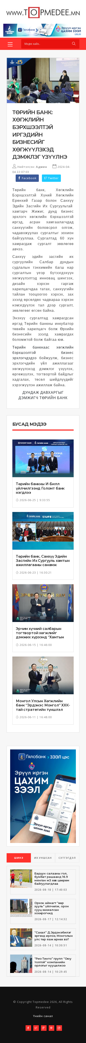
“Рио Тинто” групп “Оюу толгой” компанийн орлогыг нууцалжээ (52, 962)
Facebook (29, 178)
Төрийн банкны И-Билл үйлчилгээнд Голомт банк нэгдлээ (40, 488)
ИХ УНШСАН (43, 857)
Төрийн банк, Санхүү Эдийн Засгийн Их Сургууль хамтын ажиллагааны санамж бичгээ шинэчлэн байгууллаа (43, 565)
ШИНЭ (18, 857)
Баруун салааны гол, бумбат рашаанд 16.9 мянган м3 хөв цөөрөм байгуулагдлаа (51, 879)
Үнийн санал (43, 1016)
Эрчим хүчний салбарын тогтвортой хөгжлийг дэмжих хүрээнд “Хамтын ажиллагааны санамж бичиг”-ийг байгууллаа (40, 637)
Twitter (53, 178)
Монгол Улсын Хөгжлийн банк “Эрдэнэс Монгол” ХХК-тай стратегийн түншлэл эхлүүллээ (43, 707)
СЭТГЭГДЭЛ (67, 857)
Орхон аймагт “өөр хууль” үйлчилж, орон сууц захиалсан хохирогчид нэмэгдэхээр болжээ (51, 909)
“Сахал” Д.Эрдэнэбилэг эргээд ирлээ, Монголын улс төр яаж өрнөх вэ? (53, 936)
